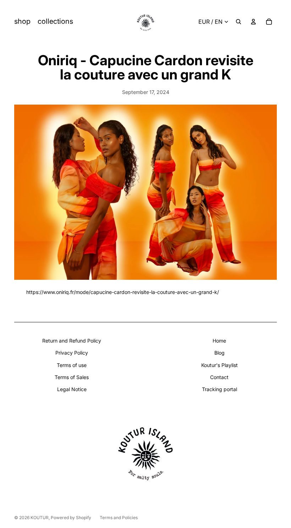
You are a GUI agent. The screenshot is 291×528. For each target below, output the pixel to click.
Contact (219, 377)
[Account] (253, 21)
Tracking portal (219, 389)
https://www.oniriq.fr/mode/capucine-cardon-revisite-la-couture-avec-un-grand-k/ (122, 292)
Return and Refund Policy (71, 341)
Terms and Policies (119, 517)
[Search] (238, 21)
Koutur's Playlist (219, 365)
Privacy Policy (71, 353)
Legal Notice (72, 389)
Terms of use (72, 365)
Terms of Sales (72, 377)
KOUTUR (40, 517)
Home (219, 341)
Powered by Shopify (71, 517)
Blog (219, 353)
